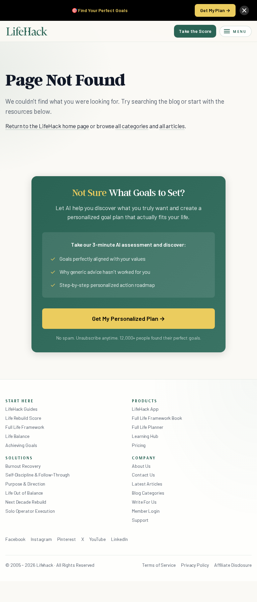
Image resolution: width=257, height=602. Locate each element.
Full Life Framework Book (157, 418)
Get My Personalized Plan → (128, 318)
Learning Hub (145, 436)
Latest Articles (147, 484)
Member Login (146, 511)
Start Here (19, 400)
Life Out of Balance (24, 493)
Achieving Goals (21, 445)
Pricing (139, 445)
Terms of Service (159, 565)
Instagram (41, 539)
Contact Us (143, 475)
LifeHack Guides (21, 409)
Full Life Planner (147, 427)
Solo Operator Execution (30, 511)
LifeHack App (145, 409)
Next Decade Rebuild (25, 502)
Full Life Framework (24, 427)
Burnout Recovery (22, 466)
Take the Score (195, 31)
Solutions (19, 457)
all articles (172, 125)
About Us (141, 466)
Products (144, 400)
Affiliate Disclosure (233, 565)
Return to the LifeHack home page (47, 125)
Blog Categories (148, 493)
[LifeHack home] (26, 31)
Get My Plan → (215, 10)
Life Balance (17, 436)
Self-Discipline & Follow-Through (37, 475)
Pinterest (66, 539)
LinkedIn (119, 539)
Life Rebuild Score (23, 418)
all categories (131, 125)
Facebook (15, 539)
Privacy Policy (195, 565)
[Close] (244, 10)
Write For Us (144, 502)
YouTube (97, 539)
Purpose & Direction (25, 484)
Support (140, 520)
